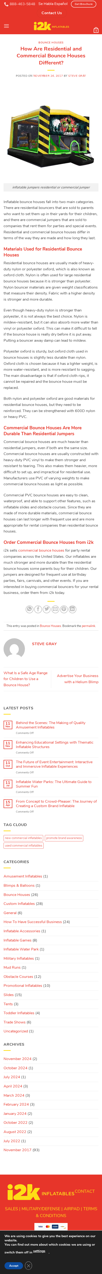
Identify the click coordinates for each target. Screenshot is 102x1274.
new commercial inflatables (23, 838)
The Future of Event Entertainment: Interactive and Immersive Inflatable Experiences (54, 764)
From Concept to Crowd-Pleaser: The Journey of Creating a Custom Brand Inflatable (56, 803)
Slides (9, 994)
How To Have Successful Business (33, 922)
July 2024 (12, 1077)
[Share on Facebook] (38, 609)
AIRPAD (72, 1209)
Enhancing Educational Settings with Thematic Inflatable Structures (54, 744)
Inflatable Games (18, 940)
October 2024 (16, 1068)
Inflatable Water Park (21, 949)
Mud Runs (12, 967)
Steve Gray (77, 76)
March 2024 (14, 1095)
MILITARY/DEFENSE (41, 1209)
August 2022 (15, 1131)
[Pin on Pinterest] (64, 609)
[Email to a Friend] (55, 609)
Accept (13, 1266)
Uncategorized (16, 1031)
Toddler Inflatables (19, 1013)
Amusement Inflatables (23, 876)
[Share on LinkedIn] (72, 609)
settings (39, 1251)
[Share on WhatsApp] (29, 609)
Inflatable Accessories (22, 931)
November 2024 (18, 1058)
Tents (8, 1004)
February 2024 (16, 1104)
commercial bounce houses (41, 550)
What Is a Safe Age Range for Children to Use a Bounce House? (25, 679)
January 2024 (15, 1113)
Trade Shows (15, 1022)
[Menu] (6, 26)
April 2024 (13, 1086)
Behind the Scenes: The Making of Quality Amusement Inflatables (50, 725)
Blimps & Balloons (19, 885)
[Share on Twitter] (47, 609)
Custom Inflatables (19, 903)
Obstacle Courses (18, 976)
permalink (88, 626)
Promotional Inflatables (23, 985)
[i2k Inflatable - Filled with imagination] (51, 26)
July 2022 (12, 1141)
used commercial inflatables (23, 846)
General (10, 913)
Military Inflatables (19, 958)
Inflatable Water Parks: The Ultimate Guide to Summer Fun (54, 784)
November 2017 (18, 1150)
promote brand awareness (64, 838)
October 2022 (16, 1122)
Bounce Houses (50, 42)
